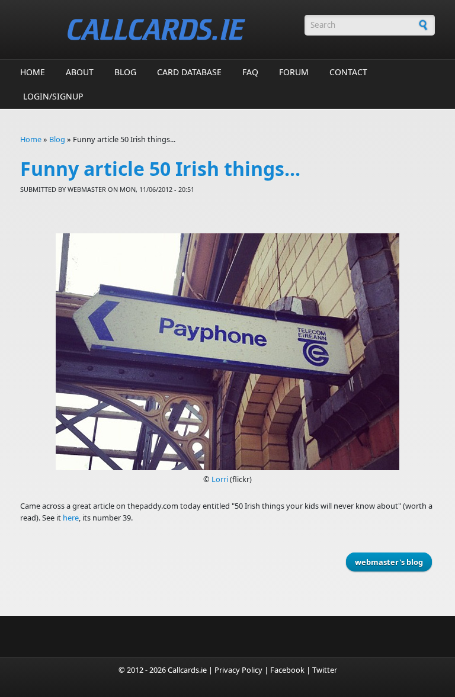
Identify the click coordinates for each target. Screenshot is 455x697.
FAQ (250, 72)
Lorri (221, 479)
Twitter (324, 669)
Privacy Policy (238, 669)
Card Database (189, 72)
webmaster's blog (389, 562)
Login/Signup (53, 96)
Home (32, 72)
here (71, 517)
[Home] (156, 29)
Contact (348, 72)
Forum (294, 72)
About (80, 72)
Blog (125, 72)
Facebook (287, 669)
